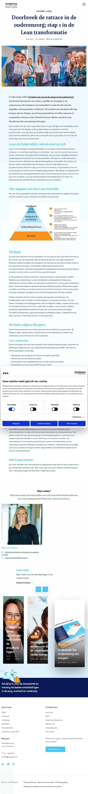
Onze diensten (7, 728)
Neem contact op (54, 749)
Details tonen (77, 417)
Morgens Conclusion (11, 5)
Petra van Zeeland (54, 39)
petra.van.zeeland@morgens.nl (16, 558)
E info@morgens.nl (9, 757)
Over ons (49, 713)
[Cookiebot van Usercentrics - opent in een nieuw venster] (76, 372)
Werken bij (50, 724)
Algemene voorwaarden (45, 782)
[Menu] (83, 3)
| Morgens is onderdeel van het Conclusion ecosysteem (43, 786)
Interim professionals (54, 720)
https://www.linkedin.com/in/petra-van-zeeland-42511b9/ (20, 553)
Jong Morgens (51, 728)
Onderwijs (6, 720)
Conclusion (50, 732)
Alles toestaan (72, 423)
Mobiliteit (5, 724)
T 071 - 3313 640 (8, 753)
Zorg (4, 713)
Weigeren (16, 423)
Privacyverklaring (30, 782)
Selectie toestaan (44, 423)
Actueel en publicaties (10, 732)
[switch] (33, 409)
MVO (48, 716)
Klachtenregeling (61, 782)
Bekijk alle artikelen (23, 583)
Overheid (5, 716)
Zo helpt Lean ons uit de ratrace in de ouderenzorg (51, 97)
